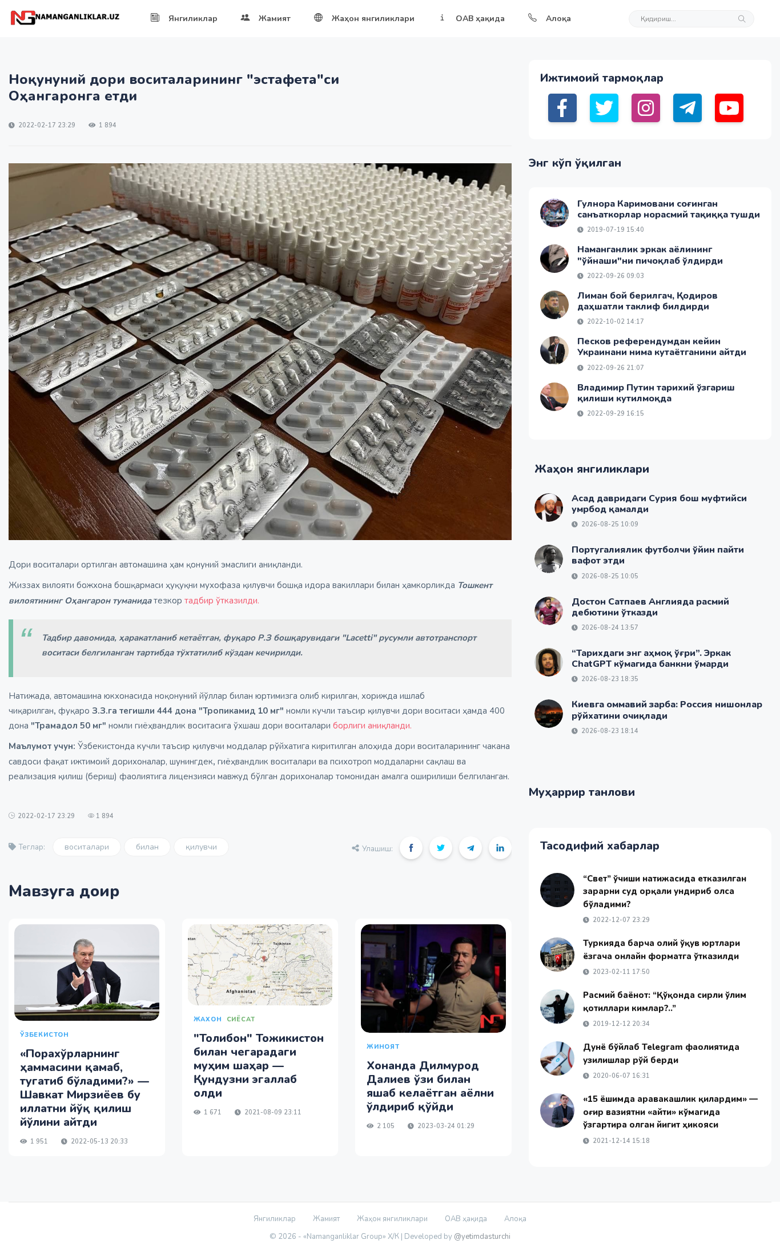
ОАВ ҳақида (480, 18)
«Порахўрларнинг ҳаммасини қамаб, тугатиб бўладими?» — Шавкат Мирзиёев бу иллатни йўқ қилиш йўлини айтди (84, 1088)
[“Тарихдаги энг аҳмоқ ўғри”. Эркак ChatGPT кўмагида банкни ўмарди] (548, 662)
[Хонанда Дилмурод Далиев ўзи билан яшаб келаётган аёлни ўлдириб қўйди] (433, 978)
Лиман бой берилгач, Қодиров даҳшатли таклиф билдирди (647, 301)
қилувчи (201, 847)
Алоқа (558, 18)
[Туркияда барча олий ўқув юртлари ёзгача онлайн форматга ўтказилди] (557, 954)
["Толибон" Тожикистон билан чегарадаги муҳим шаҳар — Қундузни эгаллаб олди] (260, 965)
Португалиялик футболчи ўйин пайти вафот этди (658, 555)
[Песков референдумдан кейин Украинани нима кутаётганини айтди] (554, 350)
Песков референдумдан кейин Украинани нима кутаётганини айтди (661, 347)
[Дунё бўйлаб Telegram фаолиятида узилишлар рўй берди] (557, 1058)
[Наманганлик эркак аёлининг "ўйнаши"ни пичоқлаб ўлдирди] (554, 258)
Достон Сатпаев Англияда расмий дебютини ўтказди (650, 607)
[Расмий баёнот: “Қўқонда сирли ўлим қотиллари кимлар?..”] (557, 1006)
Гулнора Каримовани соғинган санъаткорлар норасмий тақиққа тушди (668, 209)
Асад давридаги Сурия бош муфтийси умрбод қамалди (659, 504)
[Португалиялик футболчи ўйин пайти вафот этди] (548, 559)
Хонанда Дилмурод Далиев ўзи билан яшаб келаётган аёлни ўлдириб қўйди (430, 1086)
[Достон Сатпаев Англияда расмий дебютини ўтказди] (548, 611)
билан (147, 847)
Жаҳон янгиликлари (373, 18)
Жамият (275, 18)
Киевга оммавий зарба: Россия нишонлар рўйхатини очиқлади (667, 710)
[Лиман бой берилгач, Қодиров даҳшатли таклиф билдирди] (554, 305)
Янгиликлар (193, 18)
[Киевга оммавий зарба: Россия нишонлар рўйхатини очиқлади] (548, 713)
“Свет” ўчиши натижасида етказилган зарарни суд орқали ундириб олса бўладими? (664, 891)
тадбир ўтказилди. (221, 600)
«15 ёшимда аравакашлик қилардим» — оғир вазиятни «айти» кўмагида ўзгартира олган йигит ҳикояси (670, 1111)
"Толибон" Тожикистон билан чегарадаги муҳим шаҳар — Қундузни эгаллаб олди (259, 1065)
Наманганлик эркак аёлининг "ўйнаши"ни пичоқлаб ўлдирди (650, 255)
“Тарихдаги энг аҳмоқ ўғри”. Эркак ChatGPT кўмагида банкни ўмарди (651, 658)
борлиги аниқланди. (372, 725)
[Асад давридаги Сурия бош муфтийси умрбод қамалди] (548, 507)
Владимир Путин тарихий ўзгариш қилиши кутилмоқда (656, 393)
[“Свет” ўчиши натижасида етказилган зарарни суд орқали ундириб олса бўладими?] (557, 890)
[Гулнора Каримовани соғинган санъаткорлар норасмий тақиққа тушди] (554, 213)
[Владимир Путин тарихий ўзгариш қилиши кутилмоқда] (554, 397)
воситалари (87, 847)
